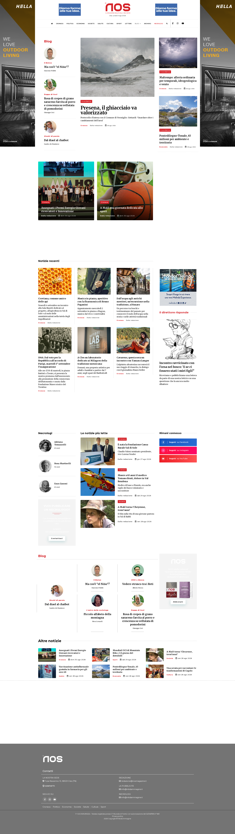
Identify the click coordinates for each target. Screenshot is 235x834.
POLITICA (70, 23)
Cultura (170, 675)
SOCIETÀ (91, 23)
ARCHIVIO (147, 23)
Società (122, 501)
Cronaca (84, 125)
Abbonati (178, 602)
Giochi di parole (51, 136)
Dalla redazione (96, 125)
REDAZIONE (125, 778)
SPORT (119, 23)
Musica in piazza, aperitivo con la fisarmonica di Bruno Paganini (93, 301)
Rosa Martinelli (62, 463)
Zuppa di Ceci (50, 94)
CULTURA (110, 23)
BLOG (137, 23)
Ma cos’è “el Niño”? (56, 66)
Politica (56, 807)
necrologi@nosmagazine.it (57, 532)
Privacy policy (117, 816)
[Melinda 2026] (178, 287)
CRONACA (59, 23)
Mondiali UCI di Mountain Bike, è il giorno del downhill (126, 653)
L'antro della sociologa (97, 610)
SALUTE (100, 23)
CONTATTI (49, 786)
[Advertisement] (178, 180)
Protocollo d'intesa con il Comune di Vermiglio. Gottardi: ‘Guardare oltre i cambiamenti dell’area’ (117, 119)
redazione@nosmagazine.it (134, 781)
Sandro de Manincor (51, 144)
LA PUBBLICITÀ (126, 786)
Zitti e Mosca (137, 580)
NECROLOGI (158, 23)
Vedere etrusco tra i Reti (137, 584)
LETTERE (128, 23)
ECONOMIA (81, 23)
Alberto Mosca (138, 588)
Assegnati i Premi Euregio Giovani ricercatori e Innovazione (72, 653)
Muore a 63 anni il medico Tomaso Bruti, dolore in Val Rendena (133, 478)
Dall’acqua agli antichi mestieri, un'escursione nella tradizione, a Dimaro (133, 301)
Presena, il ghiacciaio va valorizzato (109, 110)
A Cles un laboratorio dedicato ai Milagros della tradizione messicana (92, 360)
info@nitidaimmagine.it (132, 789)
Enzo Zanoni (60, 483)
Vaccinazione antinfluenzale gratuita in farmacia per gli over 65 (74, 669)
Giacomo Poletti (50, 71)
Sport (115, 660)
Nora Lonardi (97, 621)
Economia (163, 147)
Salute (61, 676)
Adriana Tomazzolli (60, 443)
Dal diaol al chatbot (56, 140)
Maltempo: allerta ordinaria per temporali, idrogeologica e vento (177, 81)
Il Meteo (48, 63)
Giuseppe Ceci (49, 112)
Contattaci (57, 538)
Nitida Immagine (124, 819)
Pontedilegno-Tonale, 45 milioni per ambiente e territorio (175, 139)
